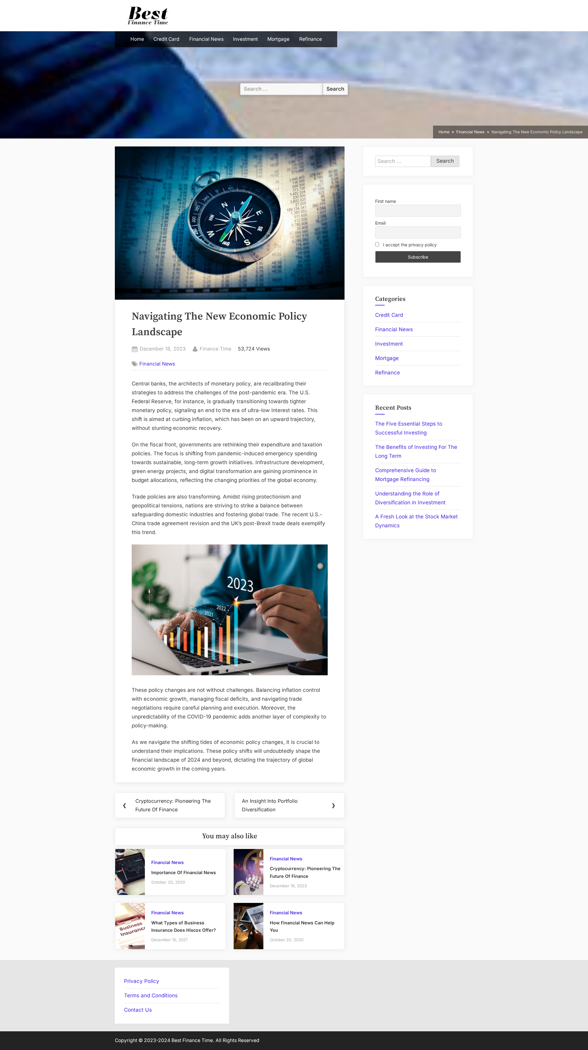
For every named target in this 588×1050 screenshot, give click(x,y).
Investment (245, 39)
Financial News (206, 39)
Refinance (310, 39)
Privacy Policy (141, 981)
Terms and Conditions (151, 995)
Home (137, 39)
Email (380, 223)
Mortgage (278, 39)
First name (385, 201)
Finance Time (215, 348)
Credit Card (166, 39)
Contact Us (138, 1010)
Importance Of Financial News (183, 872)
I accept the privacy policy (409, 244)
